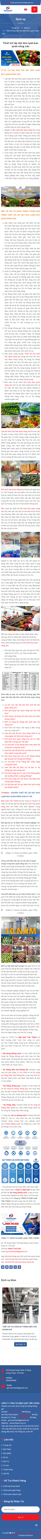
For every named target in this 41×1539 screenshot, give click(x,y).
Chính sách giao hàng (11, 1490)
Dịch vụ (6, 1461)
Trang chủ (7, 1445)
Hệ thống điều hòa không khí (15, 1070)
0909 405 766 (15, 1412)
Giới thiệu (7, 1449)
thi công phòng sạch (18, 1193)
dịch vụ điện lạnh (23, 1190)
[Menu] (34, 9)
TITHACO (5, 793)
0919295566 (11, 1380)
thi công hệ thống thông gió (16, 1089)
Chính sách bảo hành (11, 1486)
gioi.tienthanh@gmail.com (16, 1251)
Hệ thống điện (9, 1105)
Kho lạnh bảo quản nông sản (12, 489)
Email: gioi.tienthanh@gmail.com (21, 2)
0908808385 (23, 1417)
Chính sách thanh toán (12, 1494)
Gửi (19, 1517)
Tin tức (6, 1465)
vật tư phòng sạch (19, 1115)
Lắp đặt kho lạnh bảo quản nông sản (16, 431)
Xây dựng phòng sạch (12, 1053)
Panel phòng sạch (12, 1124)
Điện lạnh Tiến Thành (9, 801)
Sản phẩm (7, 1453)
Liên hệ (6, 1474)
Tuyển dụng (8, 1469)
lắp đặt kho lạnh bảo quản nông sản (19, 1262)
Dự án (5, 1457)
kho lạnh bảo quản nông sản (24, 130)
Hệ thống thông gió (11, 1086)
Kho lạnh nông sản (12, 1256)
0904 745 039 (14, 1249)
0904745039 (25, 1415)
